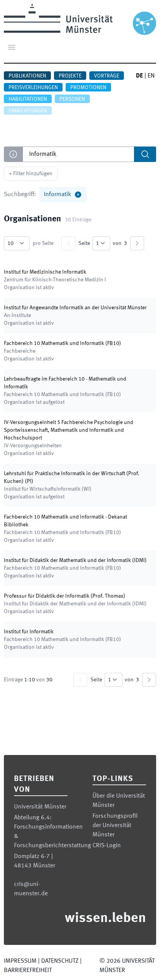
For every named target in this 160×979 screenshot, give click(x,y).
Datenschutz (59, 961)
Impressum (20, 961)
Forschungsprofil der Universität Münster (114, 825)
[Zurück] (68, 243)
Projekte (70, 76)
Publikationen (27, 76)
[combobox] (89, 154)
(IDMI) (75, 560)
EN (151, 76)
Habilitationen (28, 99)
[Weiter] (137, 243)
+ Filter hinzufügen (30, 173)
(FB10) (62, 343)
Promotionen (88, 87)
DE (139, 76)
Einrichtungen (28, 111)
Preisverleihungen (33, 87)
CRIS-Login (106, 846)
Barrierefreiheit (28, 970)
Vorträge (106, 76)
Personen (72, 99)
